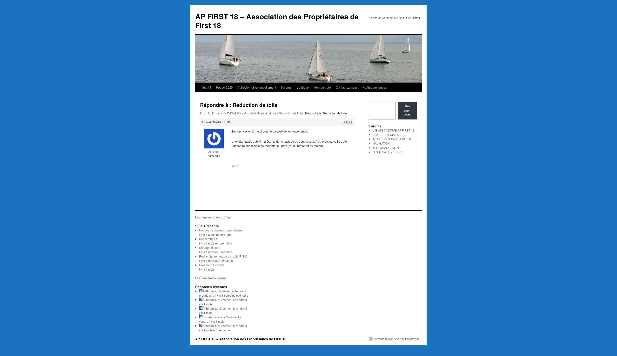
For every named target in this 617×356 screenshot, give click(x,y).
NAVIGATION (232, 113)
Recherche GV (208, 239)
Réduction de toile (291, 113)
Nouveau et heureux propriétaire (220, 230)
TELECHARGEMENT (387, 148)
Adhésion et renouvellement (256, 87)
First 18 (206, 87)
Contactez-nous (347, 87)
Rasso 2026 (224, 87)
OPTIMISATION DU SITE (389, 152)
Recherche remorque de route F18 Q (223, 256)
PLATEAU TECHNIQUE (388, 135)
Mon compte (322, 87)
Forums (286, 87)
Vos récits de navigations (260, 113)
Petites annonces (374, 87)
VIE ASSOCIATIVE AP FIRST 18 (393, 130)
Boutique (302, 87)
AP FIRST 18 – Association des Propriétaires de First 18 (277, 20)
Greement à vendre (211, 265)
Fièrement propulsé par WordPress (396, 339)
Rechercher (407, 110)
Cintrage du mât (209, 247)
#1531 (348, 122)
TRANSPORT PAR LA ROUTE (392, 139)
